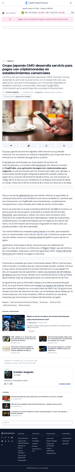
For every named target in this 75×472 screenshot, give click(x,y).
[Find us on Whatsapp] (2, 445)
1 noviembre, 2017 (27, 92)
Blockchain (44, 302)
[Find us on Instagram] (8, 437)
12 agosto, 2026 (53, 343)
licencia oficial (35, 237)
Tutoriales (35, 441)
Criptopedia (22, 460)
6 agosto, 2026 (53, 353)
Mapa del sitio (51, 453)
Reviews (35, 438)
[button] (37, 145)
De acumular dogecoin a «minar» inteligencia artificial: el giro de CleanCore (59, 348)
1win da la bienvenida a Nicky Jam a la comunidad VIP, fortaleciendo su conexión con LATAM (60, 338)
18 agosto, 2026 (43, 322)
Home (4, 61)
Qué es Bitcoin (23, 438)
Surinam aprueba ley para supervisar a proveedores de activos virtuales (37, 396)
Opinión (35, 444)
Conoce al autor (65, 384)
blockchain (41, 165)
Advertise (65, 444)
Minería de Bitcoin (21, 447)
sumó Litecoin (38, 231)
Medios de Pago (24, 305)
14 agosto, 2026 (16, 343)
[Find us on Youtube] (12, 437)
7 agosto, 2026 (16, 353)
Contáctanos (66, 438)
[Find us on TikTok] (12, 441)
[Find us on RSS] (9, 441)
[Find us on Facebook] (1, 437)
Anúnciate (65, 441)
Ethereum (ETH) (55, 302)
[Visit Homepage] (36, 3)
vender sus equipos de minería (49, 285)
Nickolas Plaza (33, 322)
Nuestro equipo (51, 441)
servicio (7, 162)
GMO (56, 209)
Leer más (32, 331)
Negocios (10, 61)
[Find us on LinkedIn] (5, 441)
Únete (20, 19)
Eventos (35, 446)
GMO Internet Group (10, 305)
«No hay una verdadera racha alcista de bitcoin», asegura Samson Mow (36, 404)
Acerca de (50, 438)
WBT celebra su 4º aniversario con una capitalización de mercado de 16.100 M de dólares (23, 338)
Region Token (49, 248)
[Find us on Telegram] (2, 441)
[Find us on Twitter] (5, 437)
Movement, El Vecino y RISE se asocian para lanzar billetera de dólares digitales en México (22, 348)
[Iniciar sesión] (71, 2)
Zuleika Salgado (12, 92)
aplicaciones (24, 195)
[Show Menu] (3, 3)
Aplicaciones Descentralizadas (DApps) (24, 302)
